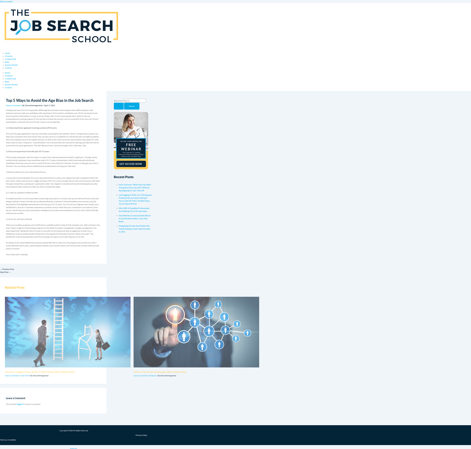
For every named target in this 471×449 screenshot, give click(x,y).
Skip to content (6, 1)
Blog (7, 62)
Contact (8, 68)
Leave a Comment (13, 105)
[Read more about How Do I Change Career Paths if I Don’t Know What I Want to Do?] (68, 366)
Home (7, 53)
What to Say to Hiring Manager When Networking (160, 371)
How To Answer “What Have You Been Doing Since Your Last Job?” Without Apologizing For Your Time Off (135, 187)
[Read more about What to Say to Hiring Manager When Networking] (196, 366)
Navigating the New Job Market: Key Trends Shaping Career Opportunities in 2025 (134, 229)
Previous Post (7, 269)
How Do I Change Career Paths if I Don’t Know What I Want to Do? (40, 371)
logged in (20, 404)
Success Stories (11, 65)
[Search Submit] (119, 106)
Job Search (152, 376)
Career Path (24, 376)
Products (9, 56)
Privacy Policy (141, 435)
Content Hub (10, 59)
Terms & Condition (8, 440)
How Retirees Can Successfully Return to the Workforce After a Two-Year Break (135, 218)
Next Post (5, 272)
